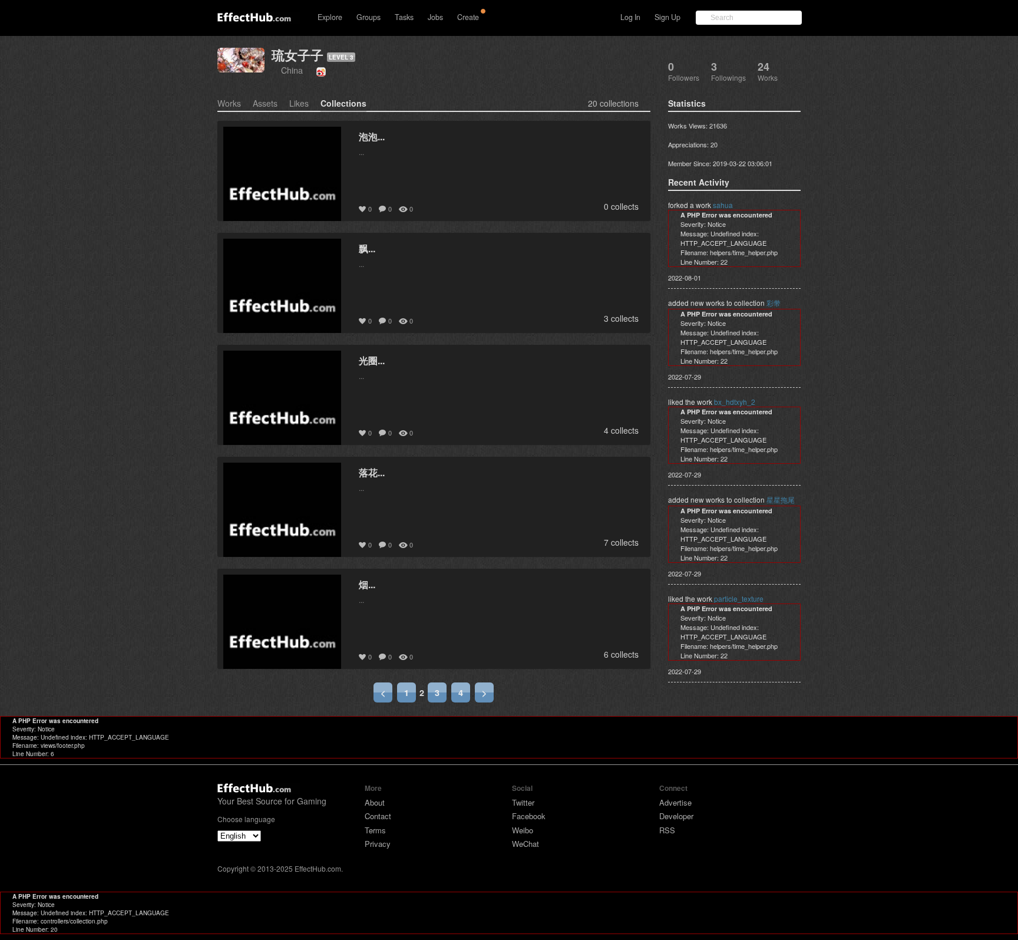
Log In (630, 17)
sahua (723, 205)
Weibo (522, 830)
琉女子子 (297, 55)
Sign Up (667, 17)
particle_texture (739, 598)
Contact (378, 816)
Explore (330, 17)
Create (468, 17)
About (375, 802)
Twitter (523, 802)
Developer (676, 816)
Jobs (435, 17)
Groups (368, 17)
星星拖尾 (780, 499)
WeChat (525, 843)
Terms (375, 830)
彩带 (773, 303)
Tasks (404, 17)
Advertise (675, 802)
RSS (667, 830)
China (292, 70)
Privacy (378, 843)
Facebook (529, 816)
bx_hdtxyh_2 (734, 402)
